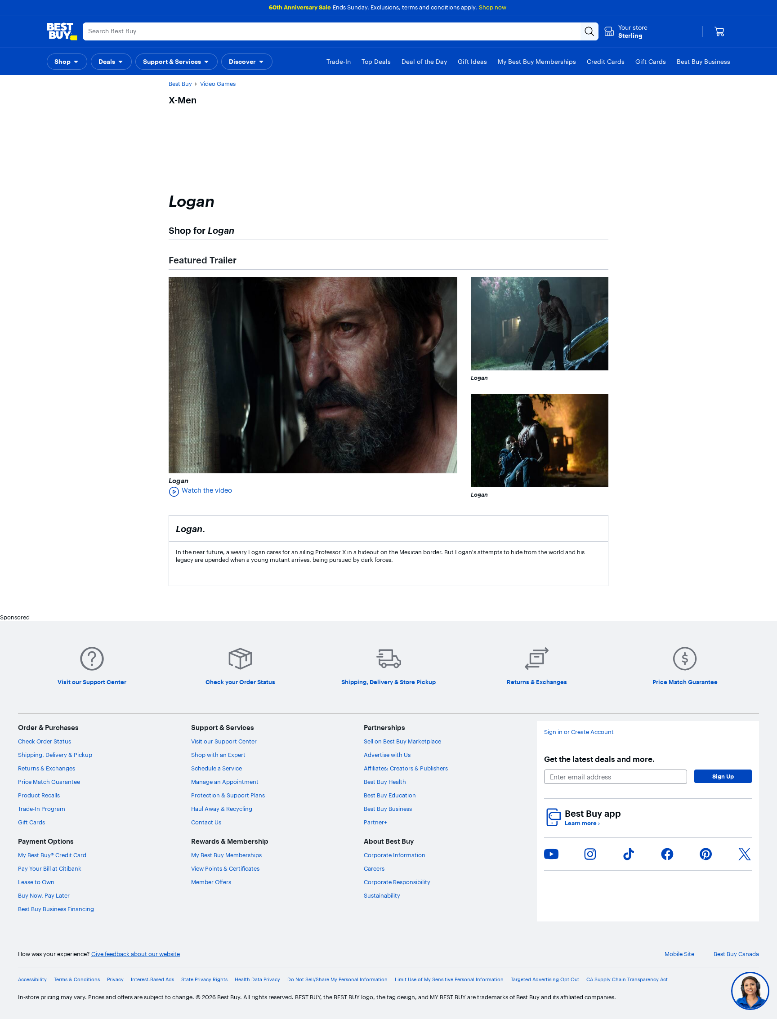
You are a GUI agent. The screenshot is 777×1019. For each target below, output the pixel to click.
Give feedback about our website (135, 953)
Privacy (115, 979)
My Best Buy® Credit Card (52, 855)
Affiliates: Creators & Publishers (406, 768)
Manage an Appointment (225, 781)
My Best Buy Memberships (226, 855)
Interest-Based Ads (152, 979)
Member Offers (211, 882)
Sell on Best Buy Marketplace (402, 741)
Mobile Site (679, 953)
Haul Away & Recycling (221, 808)
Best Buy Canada (736, 953)
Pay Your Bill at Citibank (49, 868)
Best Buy (180, 83)
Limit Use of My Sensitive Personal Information (449, 979)
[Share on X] (744, 854)
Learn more (582, 823)
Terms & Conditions (77, 979)
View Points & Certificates (225, 868)
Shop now (492, 7)
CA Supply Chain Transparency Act (627, 979)
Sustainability (382, 895)
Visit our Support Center (224, 741)
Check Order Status (44, 741)
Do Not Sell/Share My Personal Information (337, 979)
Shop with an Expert (218, 754)
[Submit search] (589, 31)
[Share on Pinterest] (706, 854)
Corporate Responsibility (397, 882)
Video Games (218, 83)
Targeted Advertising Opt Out (545, 979)
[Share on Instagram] (590, 854)
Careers (374, 868)
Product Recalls (39, 795)
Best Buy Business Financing (56, 908)
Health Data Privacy (257, 979)
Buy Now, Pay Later (44, 895)
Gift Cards (31, 822)
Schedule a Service (216, 768)
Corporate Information (394, 855)
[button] (67, 61)
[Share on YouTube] (551, 854)
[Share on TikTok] (628, 854)
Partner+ (375, 822)
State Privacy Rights (204, 979)
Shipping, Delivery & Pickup (55, 754)
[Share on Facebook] (667, 854)
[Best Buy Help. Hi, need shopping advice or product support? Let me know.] (750, 991)
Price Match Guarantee (49, 781)
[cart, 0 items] (719, 31)
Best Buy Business (388, 808)
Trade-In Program (41, 808)
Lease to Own (36, 882)
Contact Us (206, 822)
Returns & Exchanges (46, 768)
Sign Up (723, 776)
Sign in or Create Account (579, 731)
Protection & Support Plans (228, 795)
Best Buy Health (385, 781)
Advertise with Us (387, 754)
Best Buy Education (390, 795)
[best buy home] (62, 31)
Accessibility (32, 979)
